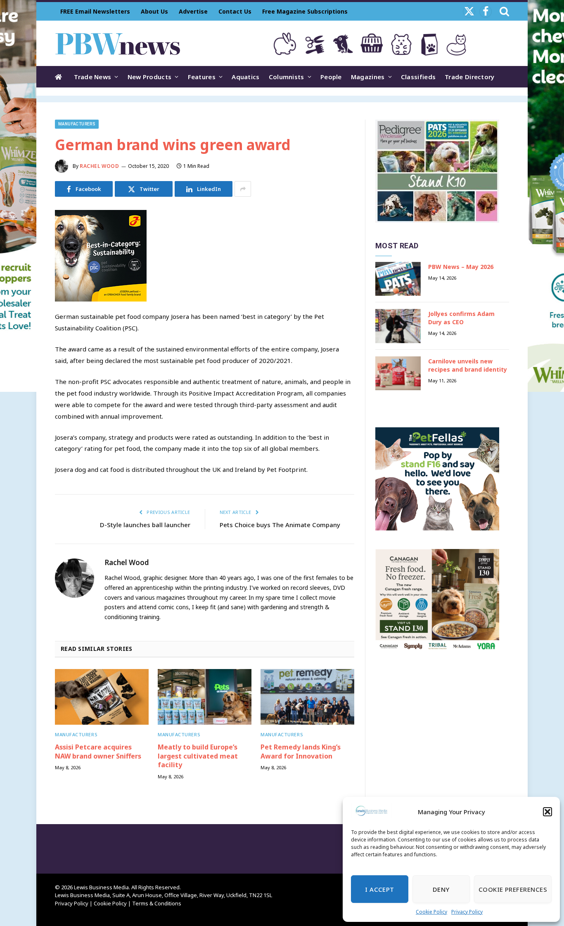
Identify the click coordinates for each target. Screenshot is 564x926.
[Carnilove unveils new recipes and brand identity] (398, 373)
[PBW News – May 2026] (398, 279)
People (331, 77)
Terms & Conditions (156, 903)
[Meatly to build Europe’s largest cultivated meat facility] (204, 697)
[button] (547, 812)
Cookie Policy (431, 911)
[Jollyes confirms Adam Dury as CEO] (398, 326)
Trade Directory (470, 77)
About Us (154, 11)
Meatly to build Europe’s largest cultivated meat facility (198, 756)
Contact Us (234, 11)
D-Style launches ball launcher (145, 525)
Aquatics (245, 77)
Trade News (92, 77)
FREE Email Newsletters (95, 11)
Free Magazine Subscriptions (305, 11)
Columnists (286, 77)
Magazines (368, 77)
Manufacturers (76, 124)
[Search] (503, 11)
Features (202, 77)
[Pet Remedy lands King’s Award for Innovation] (307, 697)
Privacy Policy (467, 911)
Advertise (193, 11)
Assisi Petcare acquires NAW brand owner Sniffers (98, 752)
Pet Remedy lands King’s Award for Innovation (301, 752)
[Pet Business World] (117, 43)
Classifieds (418, 77)
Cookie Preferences (513, 889)
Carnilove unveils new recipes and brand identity (467, 365)
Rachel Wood (99, 166)
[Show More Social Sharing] (243, 189)
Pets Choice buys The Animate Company (280, 525)
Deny (441, 889)
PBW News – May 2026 (460, 267)
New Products (150, 77)
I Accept (379, 889)
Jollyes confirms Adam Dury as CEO (461, 318)
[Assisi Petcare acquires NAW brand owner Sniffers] (102, 697)
